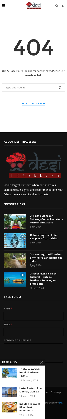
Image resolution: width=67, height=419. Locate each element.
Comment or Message (17, 340)
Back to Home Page (33, 103)
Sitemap (56, 392)
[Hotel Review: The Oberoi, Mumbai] (9, 392)
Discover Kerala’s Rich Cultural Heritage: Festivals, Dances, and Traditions (43, 279)
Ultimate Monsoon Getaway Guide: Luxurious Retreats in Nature (46, 219)
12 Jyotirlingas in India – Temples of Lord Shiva (44, 236)
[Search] (57, 5)
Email (8, 324)
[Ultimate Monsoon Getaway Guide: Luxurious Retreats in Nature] (15, 221)
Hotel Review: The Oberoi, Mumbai (30, 390)
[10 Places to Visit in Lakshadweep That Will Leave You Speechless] (9, 373)
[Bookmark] (63, 5)
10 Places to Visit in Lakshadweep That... (29, 372)
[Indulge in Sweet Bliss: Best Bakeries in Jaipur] (9, 407)
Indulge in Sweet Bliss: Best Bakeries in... (29, 407)
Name (8, 308)
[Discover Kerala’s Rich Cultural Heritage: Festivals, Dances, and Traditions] (15, 279)
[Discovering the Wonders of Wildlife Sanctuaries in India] (15, 260)
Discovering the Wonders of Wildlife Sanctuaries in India (46, 258)
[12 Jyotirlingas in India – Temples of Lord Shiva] (15, 240)
